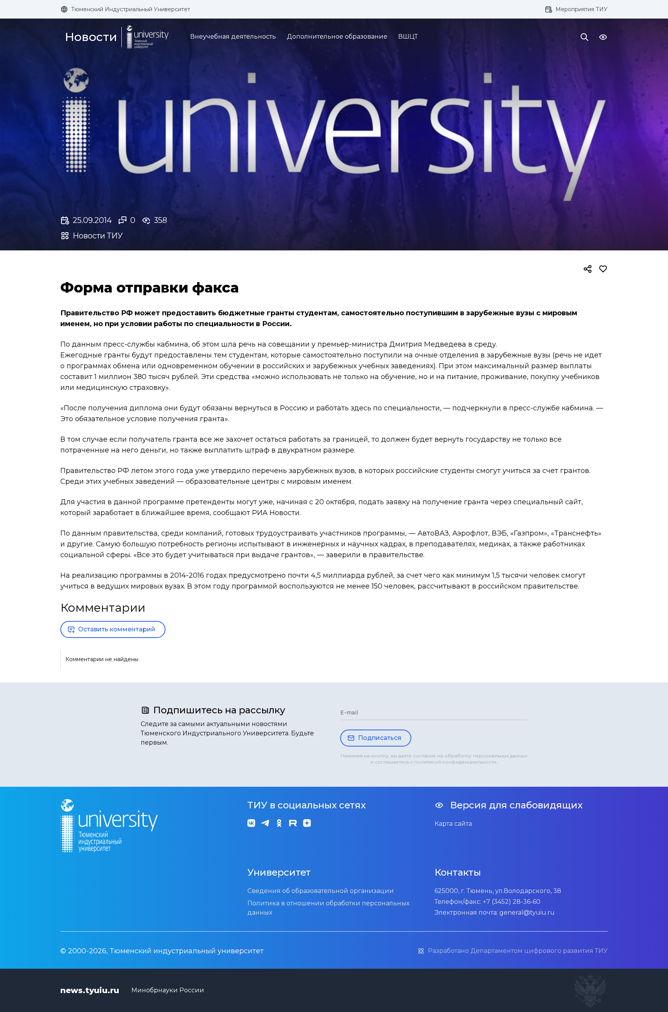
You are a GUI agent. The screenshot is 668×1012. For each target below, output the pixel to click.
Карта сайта (453, 823)
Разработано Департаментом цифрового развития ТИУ (518, 950)
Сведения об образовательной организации (320, 891)
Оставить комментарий (116, 629)
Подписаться (379, 738)
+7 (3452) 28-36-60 (511, 901)
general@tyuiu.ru (527, 912)
